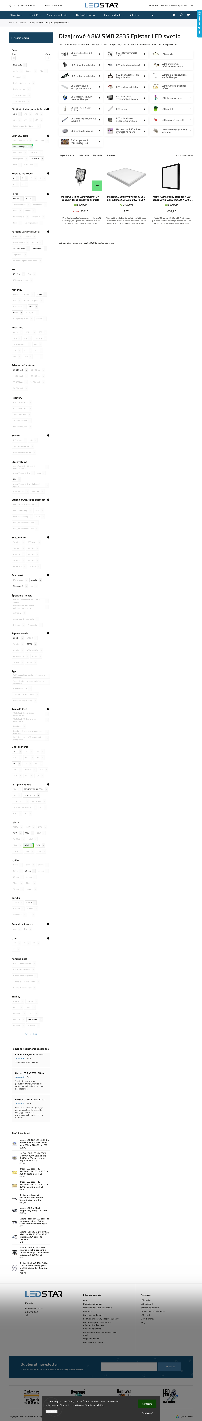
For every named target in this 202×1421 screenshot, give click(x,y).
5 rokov (18, 908)
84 (27, 338)
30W (17, 833)
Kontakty (87, 1311)
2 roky (17, 902)
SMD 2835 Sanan (22, 140)
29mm (30, 883)
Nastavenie (51, 1411)
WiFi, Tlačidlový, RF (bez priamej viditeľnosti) (30, 738)
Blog (143, 1322)
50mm (42, 865)
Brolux (18, 1001)
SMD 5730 (30, 164)
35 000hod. (37, 382)
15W (41, 851)
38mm (29, 871)
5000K (31, 662)
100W (17, 851)
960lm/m (34, 542)
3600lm (18, 548)
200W (32, 839)
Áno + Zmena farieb (23, 473)
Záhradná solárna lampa (25, 694)
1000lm (33, 554)
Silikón (40, 318)
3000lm (18, 542)
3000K (18, 644)
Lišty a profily (147, 1318)
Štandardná (20, 586)
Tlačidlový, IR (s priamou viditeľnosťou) (30, 714)
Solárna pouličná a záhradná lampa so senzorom (32, 676)
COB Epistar (20, 158)
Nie (33, 440)
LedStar (18, 1019)
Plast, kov (32, 312)
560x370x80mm (22, 426)
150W (17, 827)
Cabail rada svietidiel (24, 963)
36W (40, 845)
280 (27, 356)
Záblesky (19, 613)
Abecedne (111, 155)
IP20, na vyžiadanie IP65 (25, 504)
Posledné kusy (21, 89)
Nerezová (38, 216)
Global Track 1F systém (24, 975)
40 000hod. (20, 376)
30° (16, 763)
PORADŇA (153, 5)
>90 (38, 114)
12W (17, 845)
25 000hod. (37, 376)
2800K (18, 662)
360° (29, 757)
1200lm (34, 566)
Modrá (29, 210)
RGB (17, 236)
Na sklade (19, 65)
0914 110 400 (31, 1312)
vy (34, 586)
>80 (16, 114)
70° (39, 775)
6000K (18, 638)
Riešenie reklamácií (92, 1328)
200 (16, 338)
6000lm (33, 548)
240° (17, 775)
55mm (42, 871)
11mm (17, 883)
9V (43, 807)
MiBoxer (33, 1025)
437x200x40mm (22, 408)
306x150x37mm (21, 420)
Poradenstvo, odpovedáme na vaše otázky (100, 1333)
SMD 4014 (37, 158)
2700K (36, 656)
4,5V (17, 813)
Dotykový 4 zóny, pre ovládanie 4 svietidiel (30, 732)
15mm (29, 865)
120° (17, 751)
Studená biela (20, 248)
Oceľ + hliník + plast (23, 294)
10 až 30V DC (31, 795)
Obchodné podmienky (93, 1315)
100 (16, 350)
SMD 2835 (41, 140)
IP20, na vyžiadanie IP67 (25, 528)
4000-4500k (34, 650)
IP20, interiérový (22, 510)
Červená (30, 236)
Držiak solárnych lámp (24, 700)
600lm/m (19, 566)
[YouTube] (34, 1323)
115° (28, 775)
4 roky (32, 908)
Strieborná (39, 204)
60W (29, 833)
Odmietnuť (147, 1413)
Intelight (19, 1013)
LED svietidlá (147, 1304)
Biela (30, 198)
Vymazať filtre (31, 1034)
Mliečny (18, 274)
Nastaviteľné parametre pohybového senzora (30, 607)
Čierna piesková (33, 223)
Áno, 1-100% (20, 491)
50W (40, 833)
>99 (27, 120)
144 (37, 344)
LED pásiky (146, 1300)
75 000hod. (19, 382)
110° (28, 751)
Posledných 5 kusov (23, 83)
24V (16, 795)
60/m (17, 332)
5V (28, 813)
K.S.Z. (33, 1013)
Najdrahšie (97, 155)
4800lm (18, 554)
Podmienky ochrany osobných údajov (101, 1318)
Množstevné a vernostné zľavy (97, 1307)
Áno (40, 473)
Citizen (32, 1001)
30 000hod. (20, 370)
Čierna (17, 198)
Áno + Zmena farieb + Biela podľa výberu (30, 485)
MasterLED (35, 1019)
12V (16, 789)
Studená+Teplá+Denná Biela (27, 260)
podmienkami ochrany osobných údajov (66, 1369)
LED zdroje (146, 1315)
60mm (31, 889)
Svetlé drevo (20, 216)
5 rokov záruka (21, 95)
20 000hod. (20, 388)
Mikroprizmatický (22, 280)
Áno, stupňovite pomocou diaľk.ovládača (30, 467)
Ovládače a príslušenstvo (153, 1311)
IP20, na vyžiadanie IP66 (25, 522)
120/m (30, 332)
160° (38, 763)
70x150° (30, 769)
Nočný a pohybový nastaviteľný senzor (30, 601)
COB (16, 164)
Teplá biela (19, 254)
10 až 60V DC (20, 801)
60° (40, 757)
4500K (18, 650)
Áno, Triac (37, 491)
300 (38, 350)
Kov (16, 300)
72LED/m (40, 338)
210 (38, 356)
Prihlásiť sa (170, 1366)
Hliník (17, 312)
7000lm (33, 560)
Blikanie (18, 625)
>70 (27, 114)
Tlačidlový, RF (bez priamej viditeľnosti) (30, 720)
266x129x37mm (21, 414)
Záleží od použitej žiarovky (26, 126)
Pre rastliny (34, 625)
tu (103, 1405)
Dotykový (19, 726)
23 (16, 949)
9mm (17, 871)
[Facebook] (10, 5)
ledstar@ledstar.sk (34, 1308)
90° (27, 763)
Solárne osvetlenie (150, 1307)
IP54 (39, 516)
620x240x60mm (22, 402)
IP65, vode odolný (22, 516)
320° (17, 757)
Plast (41, 294)
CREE (17, 1007)
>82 (16, 120)
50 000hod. (37, 370)
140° (17, 769)
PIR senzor (19, 440)
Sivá (17, 223)
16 (36, 943)
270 (27, 350)
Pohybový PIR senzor (24, 452)
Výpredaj (19, 77)
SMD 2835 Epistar (22, 146)
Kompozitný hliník (22, 318)
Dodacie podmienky (92, 1304)
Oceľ (33, 306)
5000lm (18, 560)
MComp (18, 1025)
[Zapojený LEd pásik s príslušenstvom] (170, 1397)
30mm (17, 877)
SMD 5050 (36, 152)
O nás (85, 1300)
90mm (17, 889)
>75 (38, 120)
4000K (31, 638)
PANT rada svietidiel (23, 969)
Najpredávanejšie (66, 155)
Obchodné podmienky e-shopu (174, 5)
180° (39, 751)
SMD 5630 (19, 152)
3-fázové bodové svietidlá (26, 981)
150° (43, 769)
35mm (30, 877)
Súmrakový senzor (23, 446)
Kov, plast (19, 306)
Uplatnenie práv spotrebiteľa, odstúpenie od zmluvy (97, 1323)
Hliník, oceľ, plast (33, 300)
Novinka (31, 71)
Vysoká (36, 580)
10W (29, 851)
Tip (43, 71)
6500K (31, 644)
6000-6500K (20, 656)
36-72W (18, 839)
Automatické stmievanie (25, 619)
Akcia (17, 71)
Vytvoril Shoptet (186, 1417)
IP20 (39, 510)
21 (26, 943)
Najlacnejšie (84, 155)
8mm (17, 865)
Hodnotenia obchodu (93, 1342)
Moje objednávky (91, 1338)
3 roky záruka (21, 101)
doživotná (19, 914)
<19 (16, 943)
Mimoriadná (20, 580)
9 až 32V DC (38, 801)
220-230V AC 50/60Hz (35, 789)
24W (42, 827)
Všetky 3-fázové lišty (24, 988)
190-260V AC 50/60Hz (24, 807)
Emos (30, 1007)
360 (16, 356)
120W (30, 827)
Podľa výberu (20, 242)
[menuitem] (17, 15)
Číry (31, 274)
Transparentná (21, 204)
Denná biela (39, 248)
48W (28, 845)
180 (42, 332)
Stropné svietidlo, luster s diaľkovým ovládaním (32, 682)
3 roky (30, 902)
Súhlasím (147, 1403)
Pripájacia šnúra (21, 688)
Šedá (17, 210)
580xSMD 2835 (21, 344)
